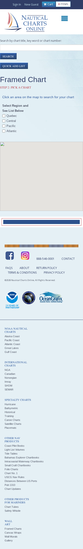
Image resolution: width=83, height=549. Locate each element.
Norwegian (11, 377)
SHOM (8, 385)
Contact (68, 259)
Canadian (10, 373)
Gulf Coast (11, 352)
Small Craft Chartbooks (18, 465)
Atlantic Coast (12, 344)
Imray (8, 381)
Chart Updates (13, 488)
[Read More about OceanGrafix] (51, 298)
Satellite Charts (13, 423)
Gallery (9, 540)
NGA (7, 370)
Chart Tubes (12, 506)
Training (9, 416)
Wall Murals (11, 536)
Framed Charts (13, 528)
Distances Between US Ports (21, 481)
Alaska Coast (12, 336)
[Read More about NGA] (29, 298)
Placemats (10, 427)
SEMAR (9, 389)
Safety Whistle (13, 510)
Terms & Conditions (22, 272)
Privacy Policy (54, 272)
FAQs (9, 268)
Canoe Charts (12, 420)
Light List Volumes (15, 449)
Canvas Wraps (13, 532)
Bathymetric (11, 408)
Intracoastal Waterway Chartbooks (24, 461)
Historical (10, 412)
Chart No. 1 (11, 473)
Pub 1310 (10, 485)
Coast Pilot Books (14, 445)
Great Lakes (12, 348)
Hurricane (10, 404)
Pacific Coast (12, 340)
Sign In (17, 4)
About (24, 268)
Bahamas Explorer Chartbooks (22, 457)
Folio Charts (11, 469)
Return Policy (46, 268)
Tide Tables (11, 453)
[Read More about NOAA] (12, 300)
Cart (50, 4)
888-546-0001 (45, 259)
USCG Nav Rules (14, 477)
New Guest (31, 4)
